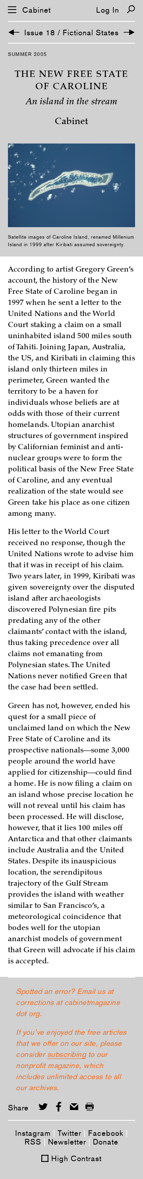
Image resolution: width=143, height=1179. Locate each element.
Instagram (33, 1133)
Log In (107, 10)
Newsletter (67, 1141)
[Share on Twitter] (43, 1107)
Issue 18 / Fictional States (71, 32)
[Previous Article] (14, 32)
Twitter (69, 1133)
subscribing (66, 1054)
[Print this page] (90, 1107)
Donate (105, 1141)
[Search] (131, 9)
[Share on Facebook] (59, 1107)
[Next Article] (129, 32)
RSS (33, 1141)
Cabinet (36, 10)
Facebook (106, 1133)
